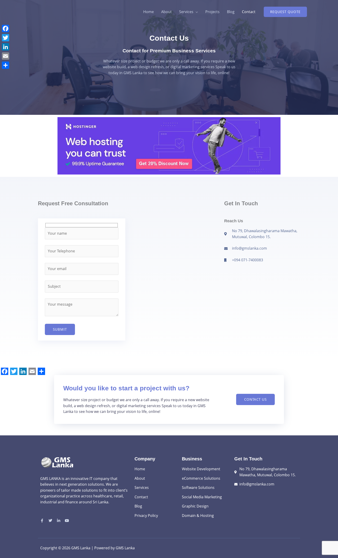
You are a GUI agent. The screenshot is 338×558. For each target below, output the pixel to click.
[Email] (5, 56)
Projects (212, 11)
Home (148, 11)
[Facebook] (5, 28)
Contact (248, 11)
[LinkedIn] (5, 46)
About (166, 11)
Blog (231, 11)
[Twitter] (5, 37)
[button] (285, 12)
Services (186, 11)
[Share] (5, 65)
